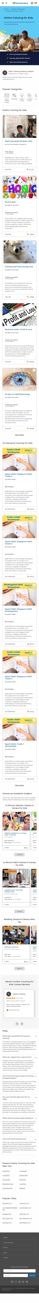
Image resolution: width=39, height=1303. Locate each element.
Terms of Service (6, 1290)
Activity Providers (8, 1242)
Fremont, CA (24, 1203)
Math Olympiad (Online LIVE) (18, 141)
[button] (33, 117)
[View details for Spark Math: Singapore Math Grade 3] (19, 661)
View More (19, 435)
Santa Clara (24, 1175)
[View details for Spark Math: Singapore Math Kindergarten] (19, 594)
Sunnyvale (6, 1179)
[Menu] (3, 3)
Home (6, 9)
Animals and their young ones (19, 267)
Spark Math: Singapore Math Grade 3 (18, 677)
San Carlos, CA (7, 1218)
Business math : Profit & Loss (18, 329)
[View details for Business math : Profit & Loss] (19, 314)
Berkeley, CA (7, 1203)
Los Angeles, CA (25, 1208)
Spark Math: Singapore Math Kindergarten (18, 610)
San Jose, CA (7, 1223)
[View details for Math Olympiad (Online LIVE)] (19, 126)
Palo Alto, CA (24, 1214)
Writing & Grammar (11, 947)
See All (19, 854)
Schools (5, 1247)
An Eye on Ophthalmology (17, 394)
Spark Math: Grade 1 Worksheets (14, 745)
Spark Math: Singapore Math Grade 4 (18, 543)
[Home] (20, 3)
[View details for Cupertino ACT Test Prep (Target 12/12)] (16, 878)
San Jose (23, 1179)
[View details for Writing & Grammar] (16, 935)
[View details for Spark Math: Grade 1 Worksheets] (19, 729)
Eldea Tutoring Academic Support (21, 71)
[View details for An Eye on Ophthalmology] (19, 379)
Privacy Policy (30, 1288)
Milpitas (22, 1188)
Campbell (23, 1171)
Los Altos (23, 1184)
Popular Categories (18, 9)
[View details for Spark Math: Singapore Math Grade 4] (19, 526)
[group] (19, 143)
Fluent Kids (10, 202)
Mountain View (7, 1184)
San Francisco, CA (26, 1218)
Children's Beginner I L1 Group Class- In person (15, 834)
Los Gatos (5, 1175)
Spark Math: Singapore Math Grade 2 (18, 475)
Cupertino (6, 1171)
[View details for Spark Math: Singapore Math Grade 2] (19, 459)
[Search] (6, 3)
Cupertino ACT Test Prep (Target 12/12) (13, 891)
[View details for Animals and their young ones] (19, 252)
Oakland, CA (6, 1214)
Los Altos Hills (7, 1188)
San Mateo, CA (25, 1223)
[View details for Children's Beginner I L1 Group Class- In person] (16, 821)
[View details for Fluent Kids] (19, 187)
